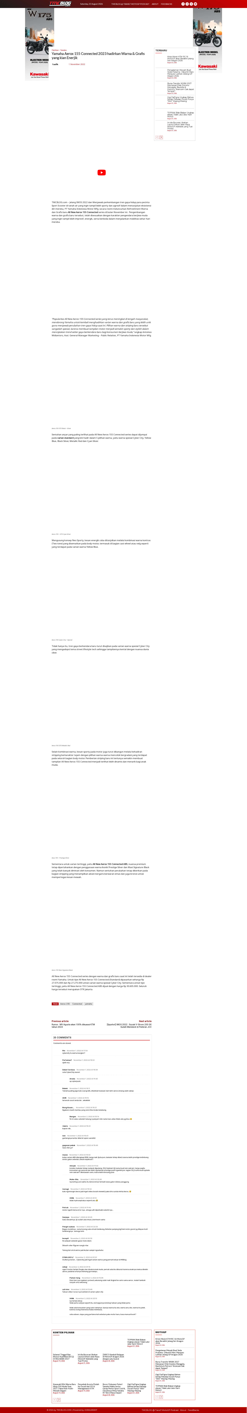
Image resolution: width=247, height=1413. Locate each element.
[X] (191, 4)
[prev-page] (157, 137)
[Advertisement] (123, 27)
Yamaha (63, 50)
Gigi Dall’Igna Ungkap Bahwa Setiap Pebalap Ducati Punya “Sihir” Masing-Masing (180, 99)
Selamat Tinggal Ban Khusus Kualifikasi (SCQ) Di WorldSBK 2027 (63, 1356)
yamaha (88, 1004)
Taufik (55, 64)
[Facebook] (183, 4)
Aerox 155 (65, 1004)
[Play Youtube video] (102, 173)
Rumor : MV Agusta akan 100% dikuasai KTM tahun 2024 (73, 1025)
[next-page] (161, 137)
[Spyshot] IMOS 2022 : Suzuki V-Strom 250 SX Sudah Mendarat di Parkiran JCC (129, 1025)
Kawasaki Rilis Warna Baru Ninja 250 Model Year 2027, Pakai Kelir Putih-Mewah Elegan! (64, 1387)
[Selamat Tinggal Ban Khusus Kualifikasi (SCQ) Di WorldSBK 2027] (64, 1345)
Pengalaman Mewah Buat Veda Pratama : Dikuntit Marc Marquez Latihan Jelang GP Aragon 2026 (180, 73)
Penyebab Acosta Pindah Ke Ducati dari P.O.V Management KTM (88, 1386)
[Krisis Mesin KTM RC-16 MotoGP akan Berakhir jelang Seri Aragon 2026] (160, 61)
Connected (77, 1004)
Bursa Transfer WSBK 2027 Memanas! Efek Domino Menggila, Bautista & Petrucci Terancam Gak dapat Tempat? (180, 87)
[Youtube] (195, 4)
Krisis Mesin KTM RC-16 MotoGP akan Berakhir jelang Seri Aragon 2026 (180, 59)
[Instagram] (187, 4)
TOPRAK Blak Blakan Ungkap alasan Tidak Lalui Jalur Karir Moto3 (180, 115)
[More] (113, 1011)
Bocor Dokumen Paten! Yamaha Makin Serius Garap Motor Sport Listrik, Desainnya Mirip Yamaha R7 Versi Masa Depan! (114, 1388)
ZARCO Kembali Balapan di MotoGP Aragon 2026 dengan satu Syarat (113, 1356)
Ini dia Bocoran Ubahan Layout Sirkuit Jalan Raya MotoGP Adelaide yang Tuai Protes (179, 125)
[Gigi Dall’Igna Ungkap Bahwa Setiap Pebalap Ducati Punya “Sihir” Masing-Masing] (160, 101)
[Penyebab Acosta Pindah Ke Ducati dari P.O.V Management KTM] (89, 1375)
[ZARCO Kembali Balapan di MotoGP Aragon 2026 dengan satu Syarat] (114, 1345)
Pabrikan (55, 50)
